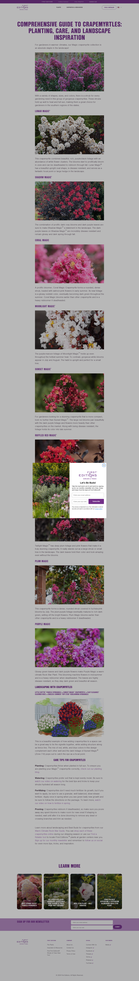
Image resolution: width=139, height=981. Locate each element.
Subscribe (96, 501)
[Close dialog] (104, 465)
